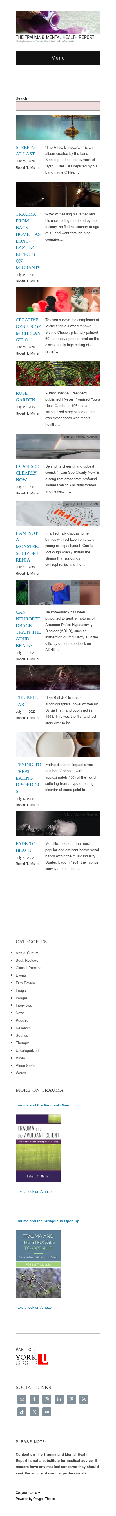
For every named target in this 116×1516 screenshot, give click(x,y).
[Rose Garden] (58, 374)
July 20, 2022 (25, 406)
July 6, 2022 (25, 798)
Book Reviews (27, 960)
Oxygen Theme (44, 1498)
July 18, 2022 (25, 486)
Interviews (24, 1005)
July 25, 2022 (25, 274)
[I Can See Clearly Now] (58, 447)
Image (21, 990)
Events (21, 975)
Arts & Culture (74, 118)
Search (21, 98)
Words (93, 364)
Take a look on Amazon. (35, 1191)
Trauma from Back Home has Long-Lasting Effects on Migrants (28, 240)
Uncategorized (87, 185)
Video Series (26, 1065)
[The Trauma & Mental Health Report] (58, 27)
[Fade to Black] (58, 825)
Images (22, 997)
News (20, 1012)
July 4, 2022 (25, 857)
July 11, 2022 (25, 652)
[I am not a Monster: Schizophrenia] (58, 514)
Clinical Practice (86, 583)
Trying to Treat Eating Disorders (28, 778)
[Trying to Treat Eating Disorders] (58, 746)
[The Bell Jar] (58, 679)
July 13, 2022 (25, 567)
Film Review (25, 982)
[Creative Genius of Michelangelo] (58, 301)
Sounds (92, 118)
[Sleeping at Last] (58, 129)
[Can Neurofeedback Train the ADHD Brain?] (58, 593)
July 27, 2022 (25, 161)
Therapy (22, 1042)
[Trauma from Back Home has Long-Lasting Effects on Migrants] (58, 195)
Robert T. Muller (27, 167)
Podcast (22, 1020)
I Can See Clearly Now (27, 473)
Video (94, 504)
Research (23, 1027)
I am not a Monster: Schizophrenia (27, 547)
